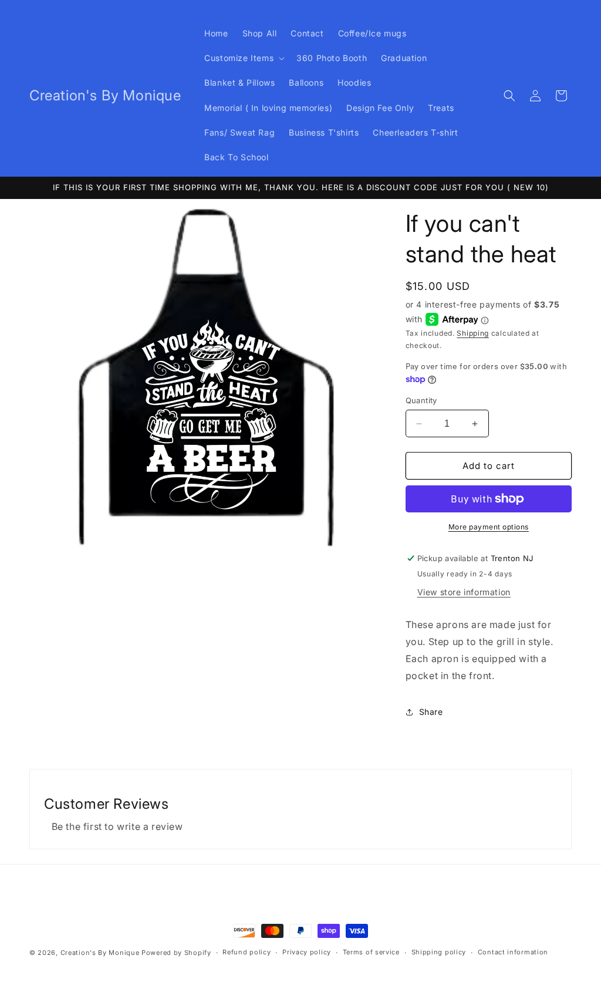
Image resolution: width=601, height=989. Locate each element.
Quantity (421, 400)
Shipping (473, 333)
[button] (243, 58)
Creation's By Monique (100, 953)
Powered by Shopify (176, 953)
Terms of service (371, 952)
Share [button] (431, 712)
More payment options (488, 526)
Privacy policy (306, 952)
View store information (464, 592)
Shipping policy (439, 952)
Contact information (513, 952)
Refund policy (246, 952)
